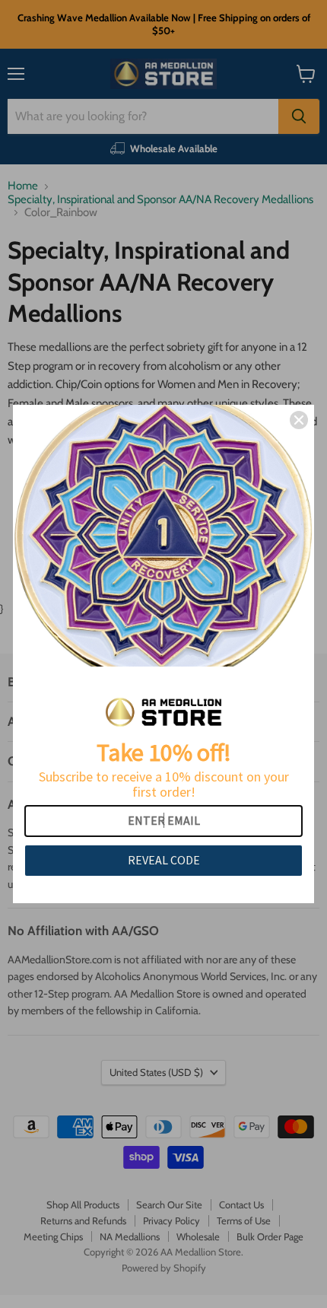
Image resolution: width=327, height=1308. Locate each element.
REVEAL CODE (164, 859)
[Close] (299, 420)
